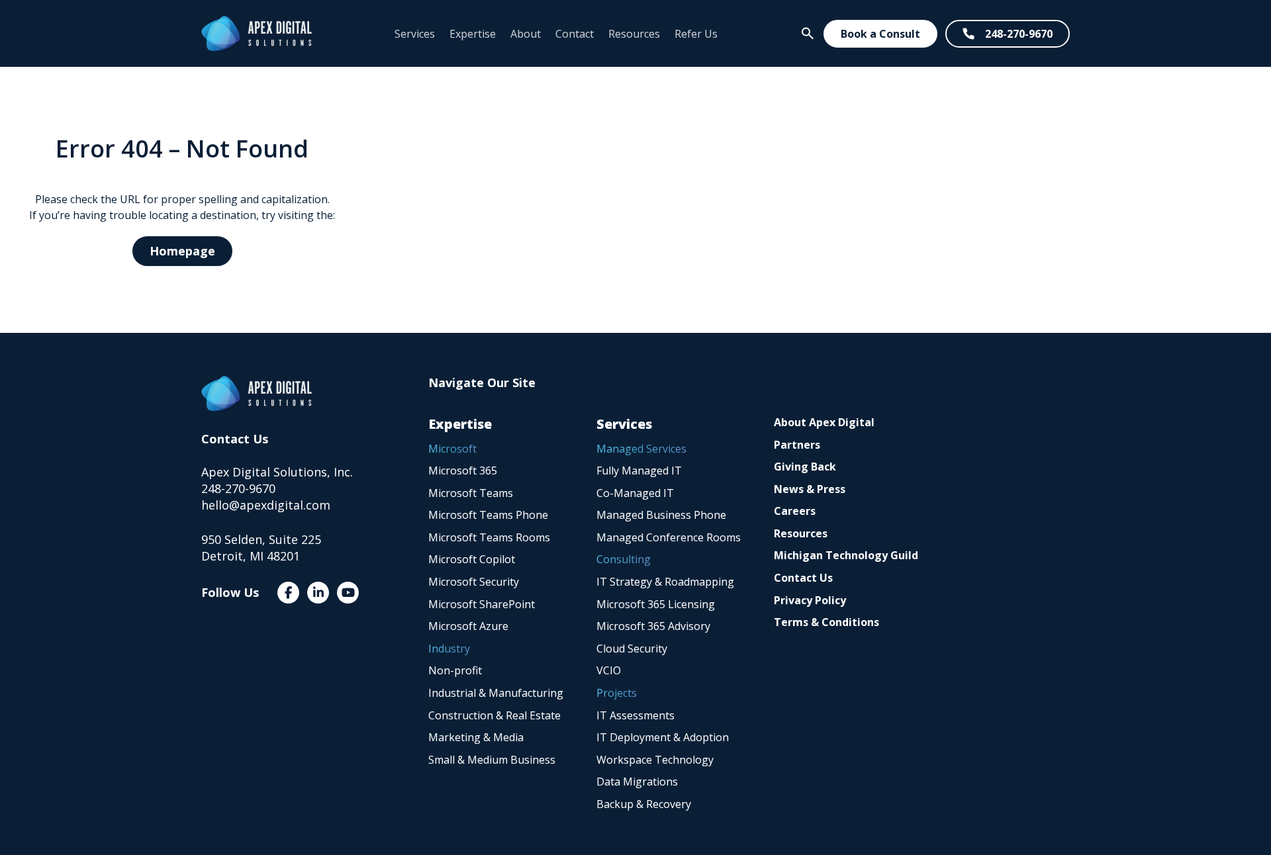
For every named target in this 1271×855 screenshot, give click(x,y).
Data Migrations (637, 781)
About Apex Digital (824, 422)
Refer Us (696, 33)
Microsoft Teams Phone (488, 515)
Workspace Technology (655, 759)
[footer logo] (256, 393)
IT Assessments (635, 715)
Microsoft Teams (470, 493)
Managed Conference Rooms (668, 537)
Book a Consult (880, 33)
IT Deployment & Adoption (662, 737)
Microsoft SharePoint (481, 604)
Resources (634, 33)
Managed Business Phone (661, 515)
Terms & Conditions (826, 622)
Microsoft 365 (462, 470)
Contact (574, 33)
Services (415, 33)
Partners (797, 444)
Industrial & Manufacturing (495, 693)
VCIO (608, 670)
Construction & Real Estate (494, 715)
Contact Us (803, 577)
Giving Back (805, 466)
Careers (795, 511)
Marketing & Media (476, 737)
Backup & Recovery (643, 804)
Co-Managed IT (635, 493)
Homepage (182, 251)
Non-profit (455, 670)
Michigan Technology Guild (846, 555)
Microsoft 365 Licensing (655, 604)
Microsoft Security (473, 581)
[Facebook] (288, 593)
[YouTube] (348, 593)
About (525, 33)
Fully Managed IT (639, 470)
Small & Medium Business (491, 759)
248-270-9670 (1019, 33)
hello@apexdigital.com (265, 505)
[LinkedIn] (318, 593)
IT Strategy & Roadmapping (665, 581)
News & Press (809, 489)
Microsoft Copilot (471, 559)
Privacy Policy (810, 600)
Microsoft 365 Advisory (653, 626)
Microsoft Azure (468, 626)
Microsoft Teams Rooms (489, 537)
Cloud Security (631, 648)
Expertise (472, 33)
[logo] (256, 33)
